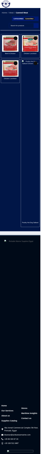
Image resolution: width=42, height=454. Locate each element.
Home (4, 13)
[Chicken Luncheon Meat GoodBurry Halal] (10, 68)
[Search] (36, 25)
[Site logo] (6, 4)
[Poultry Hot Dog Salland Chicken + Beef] (30, 140)
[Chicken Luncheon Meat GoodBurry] (30, 43)
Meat (11, 13)
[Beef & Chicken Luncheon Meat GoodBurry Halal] (10, 43)
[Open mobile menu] (38, 4)
